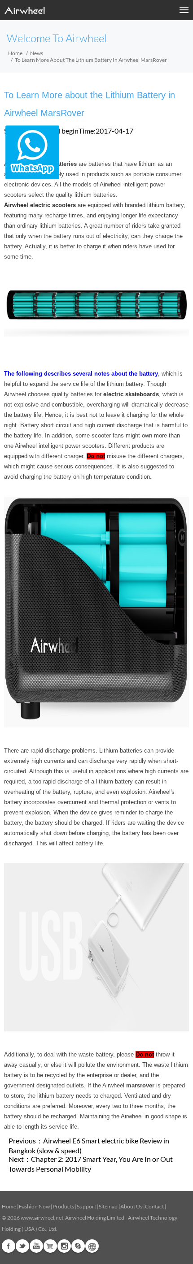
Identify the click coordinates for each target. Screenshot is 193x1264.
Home (15, 53)
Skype (78, 1246)
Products (63, 1206)
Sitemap (108, 1206)
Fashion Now (34, 1206)
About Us (131, 1206)
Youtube (36, 1246)
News (36, 53)
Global (92, 1246)
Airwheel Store (50, 1246)
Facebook (8, 1246)
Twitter (22, 1246)
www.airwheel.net (42, 1217)
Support (86, 1206)
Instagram (64, 1246)
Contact (154, 1206)
